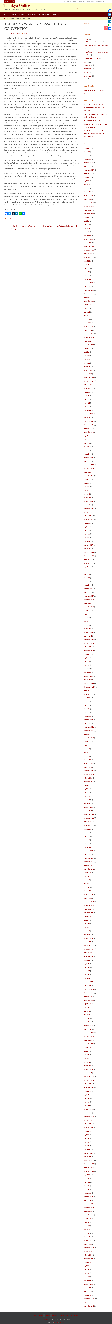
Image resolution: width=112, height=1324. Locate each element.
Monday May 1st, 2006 (13, 33)
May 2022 (87, 316)
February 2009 (88, 895)
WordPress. (61, 1322)
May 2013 (87, 709)
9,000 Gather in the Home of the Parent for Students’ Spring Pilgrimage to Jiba (20, 227)
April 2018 (87, 494)
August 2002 (87, 1175)
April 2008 (87, 931)
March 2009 (87, 891)
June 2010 (87, 836)
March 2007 (87, 978)
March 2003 (87, 1149)
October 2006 (88, 996)
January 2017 (88, 549)
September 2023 (89, 257)
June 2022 (87, 312)
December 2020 (89, 377)
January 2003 (88, 1157)
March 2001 (87, 1237)
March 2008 (87, 935)
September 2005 (89, 1044)
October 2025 (88, 174)
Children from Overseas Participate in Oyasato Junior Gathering (60, 227)
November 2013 (89, 687)
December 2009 (89, 858)
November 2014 (89, 643)
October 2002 (88, 1168)
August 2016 (87, 567)
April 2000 (87, 1277)
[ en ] (76, 8)
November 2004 (89, 1080)
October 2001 (88, 1211)
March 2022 (87, 323)
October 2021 (88, 341)
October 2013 (88, 691)
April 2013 (87, 712)
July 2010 (86, 833)
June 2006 (87, 1011)
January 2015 (88, 636)
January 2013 (88, 723)
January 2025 (88, 199)
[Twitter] (110, 14)
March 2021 (87, 367)
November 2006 (89, 993)
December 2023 (89, 246)
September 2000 (89, 1259)
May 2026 (87, 152)
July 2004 (86, 1095)
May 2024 (87, 228)
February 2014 (88, 676)
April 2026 (87, 155)
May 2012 (87, 752)
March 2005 (87, 1066)
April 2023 (87, 276)
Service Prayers (90, 1)
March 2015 (87, 629)
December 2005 (89, 1033)
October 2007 (88, 953)
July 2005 (86, 1051)
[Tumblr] (110, 18)
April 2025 (87, 188)
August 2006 (87, 1004)
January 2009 (88, 898)
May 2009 (87, 884)
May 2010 (87, 840)
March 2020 (87, 410)
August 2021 (87, 348)
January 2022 (88, 330)
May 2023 (87, 272)
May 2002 (87, 1186)
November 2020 (89, 381)
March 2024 (87, 235)
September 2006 (89, 1000)
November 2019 (89, 425)
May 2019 (87, 447)
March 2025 (87, 192)
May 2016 (87, 578)
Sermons (75, 1)
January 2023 (88, 286)
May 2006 (87, 1015)
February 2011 (88, 807)
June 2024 (87, 225)
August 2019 (87, 436)
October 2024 (88, 210)
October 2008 (88, 909)
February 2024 (88, 239)
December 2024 (89, 203)
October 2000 (88, 1255)
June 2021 (87, 356)
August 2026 (87, 148)
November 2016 (89, 556)
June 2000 (87, 1270)
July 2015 (86, 614)
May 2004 (87, 1102)
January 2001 (88, 1244)
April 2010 (87, 844)
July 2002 (86, 1179)
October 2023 (88, 254)
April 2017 (87, 538)
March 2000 (87, 1280)
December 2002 (89, 1160)
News (64, 1)
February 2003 (88, 1153)
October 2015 (88, 603)
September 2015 (89, 607)
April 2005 (87, 1062)
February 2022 (88, 327)
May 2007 (87, 971)
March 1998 (87, 1295)
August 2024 (87, 217)
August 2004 (87, 1091)
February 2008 (88, 938)
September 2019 (89, 432)
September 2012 (89, 738)
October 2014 (88, 647)
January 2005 (88, 1073)
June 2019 (87, 443)
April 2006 (87, 1018)
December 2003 (89, 1117)
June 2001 (87, 1226)
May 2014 (87, 665)
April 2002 (87, 1189)
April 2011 (87, 800)
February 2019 (88, 458)
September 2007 (89, 956)
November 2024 (89, 206)
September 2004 (89, 1087)
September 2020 (89, 388)
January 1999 (88, 1291)
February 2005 (88, 1069)
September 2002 (89, 1171)
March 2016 (87, 585)
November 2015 (89, 600)
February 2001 (88, 1240)
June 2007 (87, 967)
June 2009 (87, 880)
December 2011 (89, 771)
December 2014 (89, 640)
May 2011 (87, 796)
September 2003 (89, 1128)
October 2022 (88, 297)
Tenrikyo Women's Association (16, 219)
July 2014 (86, 658)
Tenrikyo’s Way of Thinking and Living (96, 46)
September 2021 (89, 345)
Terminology (87, 76)
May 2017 (87, 534)
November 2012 (89, 731)
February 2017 (88, 545)
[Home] (4, 18)
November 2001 (89, 1208)
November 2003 (89, 1120)
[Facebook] (110, 11)
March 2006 (87, 1022)
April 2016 (87, 581)
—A (85, 79)
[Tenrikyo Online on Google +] (11, 1)
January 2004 (88, 1113)
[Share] (110, 28)
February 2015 (88, 632)
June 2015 (87, 618)
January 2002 (88, 1200)
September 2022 (89, 301)
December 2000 (89, 1248)
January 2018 (88, 505)
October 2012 (88, 734)
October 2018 (88, 472)
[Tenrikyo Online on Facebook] (5, 1)
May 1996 (87, 1302)
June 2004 (87, 1098)
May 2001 (87, 1229)
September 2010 (89, 825)
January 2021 (88, 374)
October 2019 (88, 428)
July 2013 (86, 701)
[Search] (106, 28)
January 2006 (88, 1029)
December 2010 (89, 814)
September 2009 (89, 869)
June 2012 (87, 749)
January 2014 (88, 680)
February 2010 (88, 851)
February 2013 (88, 720)
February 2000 (88, 1284)
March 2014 (87, 672)
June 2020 (87, 399)
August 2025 (87, 177)
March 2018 (87, 498)
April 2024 (87, 232)
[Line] (110, 25)
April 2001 (87, 1233)
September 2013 (89, 694)
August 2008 (87, 916)
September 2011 (89, 782)
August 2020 (87, 392)
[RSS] (13, 1)
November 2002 (89, 1164)
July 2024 (86, 221)
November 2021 (89, 337)
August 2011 (87, 785)
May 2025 (87, 185)
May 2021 (87, 359)
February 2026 (88, 163)
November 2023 (89, 250)
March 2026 (87, 159)
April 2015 (87, 625)
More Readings (100, 1)
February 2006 (88, 1026)
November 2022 (89, 294)
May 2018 (87, 490)
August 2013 (87, 698)
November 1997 (89, 1299)
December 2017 (89, 509)
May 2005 (87, 1058)
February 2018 (88, 501)
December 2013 (89, 683)
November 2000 (89, 1251)
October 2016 (88, 560)
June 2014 (87, 661)
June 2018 (87, 487)
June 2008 (87, 924)
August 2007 (87, 960)
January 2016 (88, 592)
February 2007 (88, 982)
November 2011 (89, 774)
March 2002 (87, 1193)
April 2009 (87, 887)
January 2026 (88, 166)
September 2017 (89, 519)
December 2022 (89, 290)
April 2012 (87, 756)
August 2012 (87, 742)
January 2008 (88, 942)
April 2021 (87, 363)
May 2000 (87, 1273)
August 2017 (87, 523)
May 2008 (87, 927)
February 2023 (88, 283)
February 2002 (88, 1197)
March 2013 (87, 716)
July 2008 (86, 920)
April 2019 (87, 450)
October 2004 (88, 1084)
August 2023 (87, 261)
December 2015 (89, 596)
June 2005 (87, 1055)
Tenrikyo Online (17, 5)
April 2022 (87, 319)
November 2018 (89, 468)
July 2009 (86, 876)
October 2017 (88, 516)
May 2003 (87, 1142)
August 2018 (87, 479)
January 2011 (88, 811)
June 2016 (87, 574)
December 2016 (89, 552)
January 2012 (88, 767)
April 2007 (87, 975)
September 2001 (89, 1215)
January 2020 (88, 418)
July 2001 (86, 1222)
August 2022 (87, 305)
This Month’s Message (91, 59)
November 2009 (89, 862)
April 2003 (87, 1146)
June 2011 (87, 793)
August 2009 (87, 873)
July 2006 (86, 1007)
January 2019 (88, 461)
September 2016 (89, 563)
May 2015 (87, 621)
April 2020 (87, 407)
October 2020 (88, 385)
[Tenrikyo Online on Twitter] (7, 1)
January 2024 (88, 243)
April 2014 (87, 669)
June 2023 (87, 268)
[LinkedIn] (110, 21)
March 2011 (87, 803)
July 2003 (86, 1135)
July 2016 (86, 570)
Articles (69, 1)
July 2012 (86, 745)
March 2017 (87, 541)
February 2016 (88, 589)
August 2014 (87, 654)
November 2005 (89, 1037)
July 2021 (86, 352)
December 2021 (89, 334)
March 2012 (87, 760)
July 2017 (86, 527)
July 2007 (86, 964)
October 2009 (88, 865)
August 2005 (87, 1047)
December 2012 (89, 727)
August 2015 (87, 610)
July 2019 (86, 439)
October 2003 (88, 1124)
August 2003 (87, 1131)
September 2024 (89, 214)
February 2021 (88, 370)
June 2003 (87, 1138)
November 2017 (89, 512)
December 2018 (89, 465)
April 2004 (87, 1106)
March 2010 (87, 847)
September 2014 (89, 651)
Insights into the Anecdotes (93, 42)
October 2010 (88, 822)
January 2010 (88, 854)
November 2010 (89, 818)
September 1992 (89, 1306)
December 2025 (89, 170)
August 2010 (87, 829)
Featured (87, 65)
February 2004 (88, 1109)
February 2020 (88, 414)
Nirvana (56, 1322)
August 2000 (87, 1262)
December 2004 (89, 1077)
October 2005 (88, 1040)
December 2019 (89, 421)
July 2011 (86, 789)
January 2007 (88, 986)
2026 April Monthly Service (92, 121)
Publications (82, 1)
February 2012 (88, 763)
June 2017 (87, 530)
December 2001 (89, 1204)
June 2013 (87, 705)
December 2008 (89, 902)
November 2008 (89, 905)
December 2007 (89, 946)
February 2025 (88, 195)
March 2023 (87, 279)
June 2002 (87, 1182)
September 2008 (89, 913)
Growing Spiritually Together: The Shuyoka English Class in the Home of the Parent (95, 108)
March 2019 (87, 454)
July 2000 (86, 1266)
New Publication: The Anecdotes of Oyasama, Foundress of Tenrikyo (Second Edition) (95, 134)
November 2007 (89, 949)
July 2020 (86, 396)
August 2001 (87, 1219)
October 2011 (88, 778)
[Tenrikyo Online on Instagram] (9, 1)
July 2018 (86, 483)
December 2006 (89, 989)
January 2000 (88, 1288)
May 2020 (87, 403)
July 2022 (86, 308)
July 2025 (86, 181)
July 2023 (86, 265)
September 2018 (89, 476)
